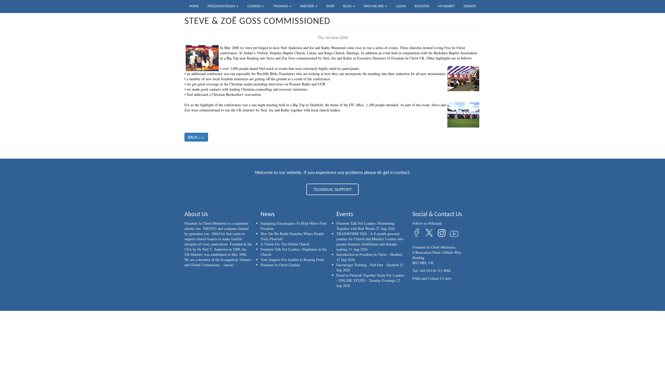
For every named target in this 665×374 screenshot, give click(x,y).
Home (194, 6)
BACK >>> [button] (196, 137)
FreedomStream (222, 6)
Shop (330, 6)
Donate (470, 6)
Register (422, 6)
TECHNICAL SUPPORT (332, 189)
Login (401, 6)
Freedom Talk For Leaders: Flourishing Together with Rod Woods (365, 226)
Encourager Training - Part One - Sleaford (367, 264)
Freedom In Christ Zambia (280, 264)
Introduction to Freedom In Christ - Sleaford (369, 254)
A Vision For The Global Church (285, 244)
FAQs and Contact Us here (432, 278)
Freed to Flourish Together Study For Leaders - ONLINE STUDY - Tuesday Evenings (370, 278)
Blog (347, 6)
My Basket (446, 6)
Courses (254, 6)
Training (281, 6)
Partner (307, 6)
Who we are (374, 6)
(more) (229, 264)
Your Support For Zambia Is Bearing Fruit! (293, 259)
